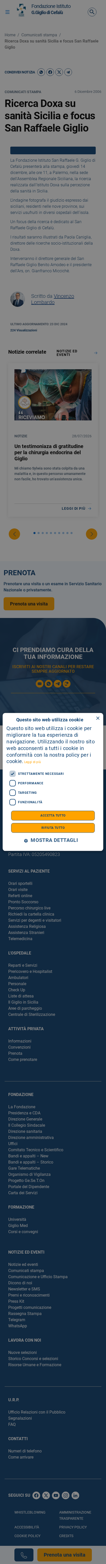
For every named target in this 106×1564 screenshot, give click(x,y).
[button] (53, 841)
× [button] (98, 718)
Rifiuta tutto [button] (53, 828)
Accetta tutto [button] (52, 816)
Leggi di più (32, 762)
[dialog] (53, 782)
